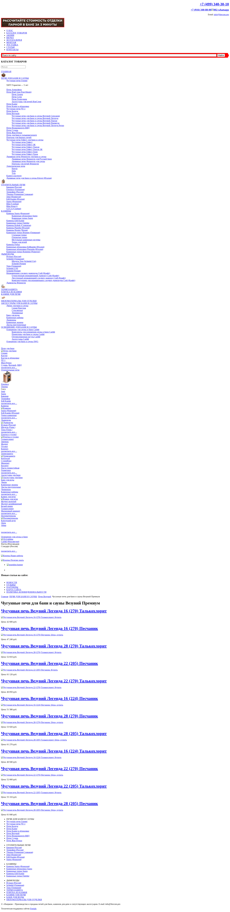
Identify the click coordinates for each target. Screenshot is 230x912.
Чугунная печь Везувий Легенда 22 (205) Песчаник (49, 663)
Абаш (3, 525)
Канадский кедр (8, 520)
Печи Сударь (12, 130)
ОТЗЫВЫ (11, 585)
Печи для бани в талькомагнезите (21, 135)
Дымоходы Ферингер (16, 283)
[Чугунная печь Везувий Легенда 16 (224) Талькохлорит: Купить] (31, 757)
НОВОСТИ (11, 582)
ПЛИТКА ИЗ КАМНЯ (11, 292)
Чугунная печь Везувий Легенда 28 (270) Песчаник (49, 716)
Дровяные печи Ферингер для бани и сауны (26, 156)
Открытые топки (19, 237)
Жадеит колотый (8, 501)
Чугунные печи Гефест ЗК (24, 144)
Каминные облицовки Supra (24, 216)
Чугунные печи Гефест (22, 142)
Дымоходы (6, 420)
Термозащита (7, 453)
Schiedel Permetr (19, 264)
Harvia (14, 168)
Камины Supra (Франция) (18, 213)
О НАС (9, 30)
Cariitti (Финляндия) (10, 541)
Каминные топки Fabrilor (17, 223)
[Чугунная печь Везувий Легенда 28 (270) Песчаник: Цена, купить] (32, 722)
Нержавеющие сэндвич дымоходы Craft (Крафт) (28, 273)
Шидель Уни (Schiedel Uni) (24, 261)
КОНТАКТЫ (12, 49)
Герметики (6, 470)
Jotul (3, 391)
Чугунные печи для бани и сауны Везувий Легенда (35, 118)
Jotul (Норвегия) (13, 197)
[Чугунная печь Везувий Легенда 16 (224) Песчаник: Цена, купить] (32, 705)
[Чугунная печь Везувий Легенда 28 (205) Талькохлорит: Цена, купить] (34, 740)
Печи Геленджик (19, 99)
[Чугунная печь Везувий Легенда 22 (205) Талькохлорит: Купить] (31, 792)
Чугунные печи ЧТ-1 (15, 109)
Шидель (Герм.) (8, 427)
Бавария (4, 396)
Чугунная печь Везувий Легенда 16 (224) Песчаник (49, 698)
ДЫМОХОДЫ (7, 254)
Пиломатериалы (8, 516)
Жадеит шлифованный (11, 504)
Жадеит (4, 444)
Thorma (4, 387)
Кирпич (4, 449)
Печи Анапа (17, 94)
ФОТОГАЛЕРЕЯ (14, 40)
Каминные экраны (14, 322)
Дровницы (11, 320)
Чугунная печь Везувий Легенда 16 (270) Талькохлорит (54, 610)
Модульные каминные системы (26, 240)
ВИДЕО (10, 38)
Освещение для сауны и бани (14, 537)
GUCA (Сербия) (13, 209)
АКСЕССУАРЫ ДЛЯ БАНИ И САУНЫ (19, 303)
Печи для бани (7, 348)
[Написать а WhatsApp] (220, 9)
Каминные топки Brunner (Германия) (23, 232)
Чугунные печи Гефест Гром (25, 152)
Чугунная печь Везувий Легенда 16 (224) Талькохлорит (54, 751)
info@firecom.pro (221, 14)
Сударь (4, 365)
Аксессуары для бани (10, 475)
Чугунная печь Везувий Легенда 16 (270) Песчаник (49, 628)
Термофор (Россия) (15, 192)
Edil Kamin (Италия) (15, 199)
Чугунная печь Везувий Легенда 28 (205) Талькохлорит (54, 733)
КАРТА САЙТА (13, 590)
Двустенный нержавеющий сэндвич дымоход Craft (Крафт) (39, 278)
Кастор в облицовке (10, 358)
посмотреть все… (9, 367)
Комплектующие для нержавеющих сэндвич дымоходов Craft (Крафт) (43, 280)
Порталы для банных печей (18, 137)
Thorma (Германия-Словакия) (19, 194)
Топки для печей (19, 242)
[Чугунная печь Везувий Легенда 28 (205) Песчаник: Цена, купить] (32, 810)
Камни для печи (8, 497)
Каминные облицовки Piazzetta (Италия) (24, 249)
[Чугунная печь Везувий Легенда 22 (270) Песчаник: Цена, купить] (32, 775)
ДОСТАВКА (12, 45)
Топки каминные (9, 415)
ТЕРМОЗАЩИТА (9, 289)
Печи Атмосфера (14, 89)
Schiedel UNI (12, 268)
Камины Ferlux (13, 244)
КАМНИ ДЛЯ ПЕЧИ (10, 294)
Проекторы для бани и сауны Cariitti (28, 334)
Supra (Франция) (13, 201)
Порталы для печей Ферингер (25, 164)
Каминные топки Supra (22, 218)
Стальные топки (19, 235)
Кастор (4, 355)
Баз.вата (4, 465)
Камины (5, 406)
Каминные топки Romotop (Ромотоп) (23, 252)
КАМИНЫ (6, 211)
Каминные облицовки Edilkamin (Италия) (25, 247)
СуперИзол (6, 461)
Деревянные (17, 313)
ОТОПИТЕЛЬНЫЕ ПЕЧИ (13, 185)
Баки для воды (13, 315)
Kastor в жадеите (14, 176)
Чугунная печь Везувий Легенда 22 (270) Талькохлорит (54, 680)
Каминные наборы (14, 317)
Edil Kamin (6, 401)
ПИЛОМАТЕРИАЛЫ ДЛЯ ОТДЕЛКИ (19, 301)
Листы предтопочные (16, 325)
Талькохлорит (7, 439)
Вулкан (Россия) (13, 256)
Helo (14, 171)
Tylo (14, 173)
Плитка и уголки (9, 434)
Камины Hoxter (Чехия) (17, 230)
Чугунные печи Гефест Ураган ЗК (27, 149)
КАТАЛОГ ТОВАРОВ (16, 33)
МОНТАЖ (11, 42)
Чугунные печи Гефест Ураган (25, 147)
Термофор (5, 398)
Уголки (4, 446)
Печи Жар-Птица (14, 133)
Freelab (33, 908)
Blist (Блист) (11, 206)
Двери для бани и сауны (17, 305)
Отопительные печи (10, 370)
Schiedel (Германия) (15, 259)
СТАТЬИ (10, 47)
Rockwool (5, 458)
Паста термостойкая (10, 468)
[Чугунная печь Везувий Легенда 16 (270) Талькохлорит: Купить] (31, 617)
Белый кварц (7, 506)
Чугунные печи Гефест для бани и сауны (24, 140)
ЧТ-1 (3, 360)
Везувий (12, 365)
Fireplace (5, 384)
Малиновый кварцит (10, 511)
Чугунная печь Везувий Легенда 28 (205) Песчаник (49, 803)
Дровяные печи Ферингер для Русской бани (32, 159)
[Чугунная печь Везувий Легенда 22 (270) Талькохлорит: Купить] (31, 687)
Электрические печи (15, 166)
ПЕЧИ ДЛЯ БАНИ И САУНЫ (15, 78)
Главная (4, 596)
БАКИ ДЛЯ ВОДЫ (15, 897)
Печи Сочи (17, 97)
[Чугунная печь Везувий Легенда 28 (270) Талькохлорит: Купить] (31, 652)
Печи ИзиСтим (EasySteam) (18, 92)
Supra (3, 394)
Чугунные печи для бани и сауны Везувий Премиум (35, 123)
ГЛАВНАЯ (6, 71)
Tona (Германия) (13, 266)
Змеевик (5, 442)
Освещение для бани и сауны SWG (22, 341)
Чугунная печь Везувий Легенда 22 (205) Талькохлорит (54, 786)
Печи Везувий (12, 113)
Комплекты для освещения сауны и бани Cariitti (33, 332)
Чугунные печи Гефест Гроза (25, 154)
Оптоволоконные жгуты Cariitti (26, 337)
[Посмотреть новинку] (14, 565)
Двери (4, 482)
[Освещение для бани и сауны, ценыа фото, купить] (7, 539)
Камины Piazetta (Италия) (18, 228)
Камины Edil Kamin (15, 220)
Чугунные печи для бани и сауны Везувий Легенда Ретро (38, 125)
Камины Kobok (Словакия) (18, 225)
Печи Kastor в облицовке (17, 106)
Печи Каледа (12, 111)
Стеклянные (17, 310)
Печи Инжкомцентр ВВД (17, 128)
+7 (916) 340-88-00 (201, 9)
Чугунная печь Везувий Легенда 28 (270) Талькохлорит (54, 646)
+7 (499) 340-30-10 (214, 4)
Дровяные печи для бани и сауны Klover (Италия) (29, 178)
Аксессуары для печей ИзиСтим (26, 101)
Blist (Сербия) (12, 204)
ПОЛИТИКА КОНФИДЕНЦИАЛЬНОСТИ (26, 592)
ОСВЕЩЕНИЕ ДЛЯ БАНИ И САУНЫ (19, 327)
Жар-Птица (6, 363)
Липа (3, 523)
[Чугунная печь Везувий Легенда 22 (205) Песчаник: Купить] (29, 670)
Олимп (4, 353)
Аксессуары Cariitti (20, 339)
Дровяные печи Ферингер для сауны (28, 161)
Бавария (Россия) (14, 187)
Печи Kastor (11, 104)
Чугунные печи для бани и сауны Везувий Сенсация (36, 116)
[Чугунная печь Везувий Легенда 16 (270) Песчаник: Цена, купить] (32, 635)
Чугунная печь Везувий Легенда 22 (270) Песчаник (49, 768)
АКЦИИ (10, 35)
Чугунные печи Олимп (16, 80)
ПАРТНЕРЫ (12, 587)
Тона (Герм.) (6, 430)
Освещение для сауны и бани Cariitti (22, 329)
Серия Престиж (19, 308)
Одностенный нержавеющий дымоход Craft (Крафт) (35, 275)
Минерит (5, 463)
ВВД (19, 365)
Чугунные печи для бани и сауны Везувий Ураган (34, 121)
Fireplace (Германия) (15, 189)
